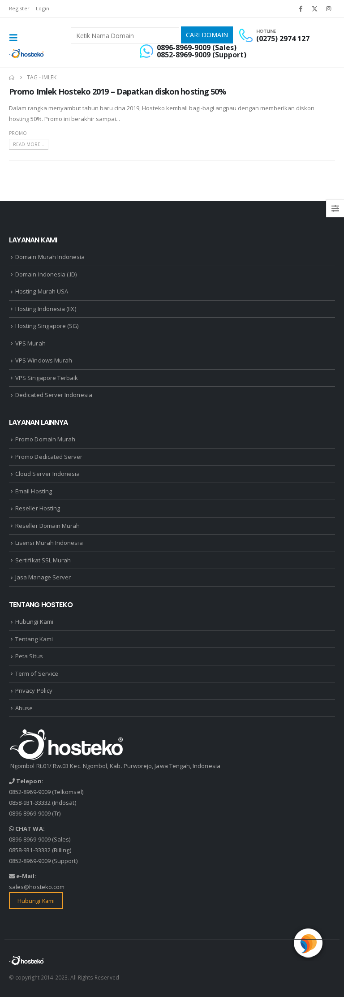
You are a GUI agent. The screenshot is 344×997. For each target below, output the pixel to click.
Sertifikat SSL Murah (43, 560)
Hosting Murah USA (41, 291)
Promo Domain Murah (45, 439)
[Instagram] (329, 8)
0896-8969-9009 (30, 813)
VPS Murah (30, 343)
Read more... (28, 144)
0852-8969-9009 (30, 792)
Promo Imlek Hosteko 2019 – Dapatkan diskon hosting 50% (117, 91)
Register (19, 8)
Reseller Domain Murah (47, 526)
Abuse (24, 708)
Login (42, 8)
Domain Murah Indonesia (50, 257)
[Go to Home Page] (11, 77)
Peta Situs (29, 656)
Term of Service (36, 673)
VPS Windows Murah (43, 360)
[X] (315, 8)
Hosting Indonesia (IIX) (45, 309)
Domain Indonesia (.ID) (46, 274)
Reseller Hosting (37, 508)
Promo (18, 133)
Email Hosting (33, 491)
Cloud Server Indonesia (47, 474)
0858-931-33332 (30, 802)
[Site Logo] (27, 53)
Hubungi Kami (34, 621)
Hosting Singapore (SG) (46, 326)
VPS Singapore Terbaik (46, 378)
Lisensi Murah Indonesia (49, 543)
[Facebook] (300, 8)
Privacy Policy (33, 690)
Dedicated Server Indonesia (53, 395)
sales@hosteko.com (36, 887)
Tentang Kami (34, 639)
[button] (16, 37)
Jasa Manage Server (43, 577)
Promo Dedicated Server (48, 457)
